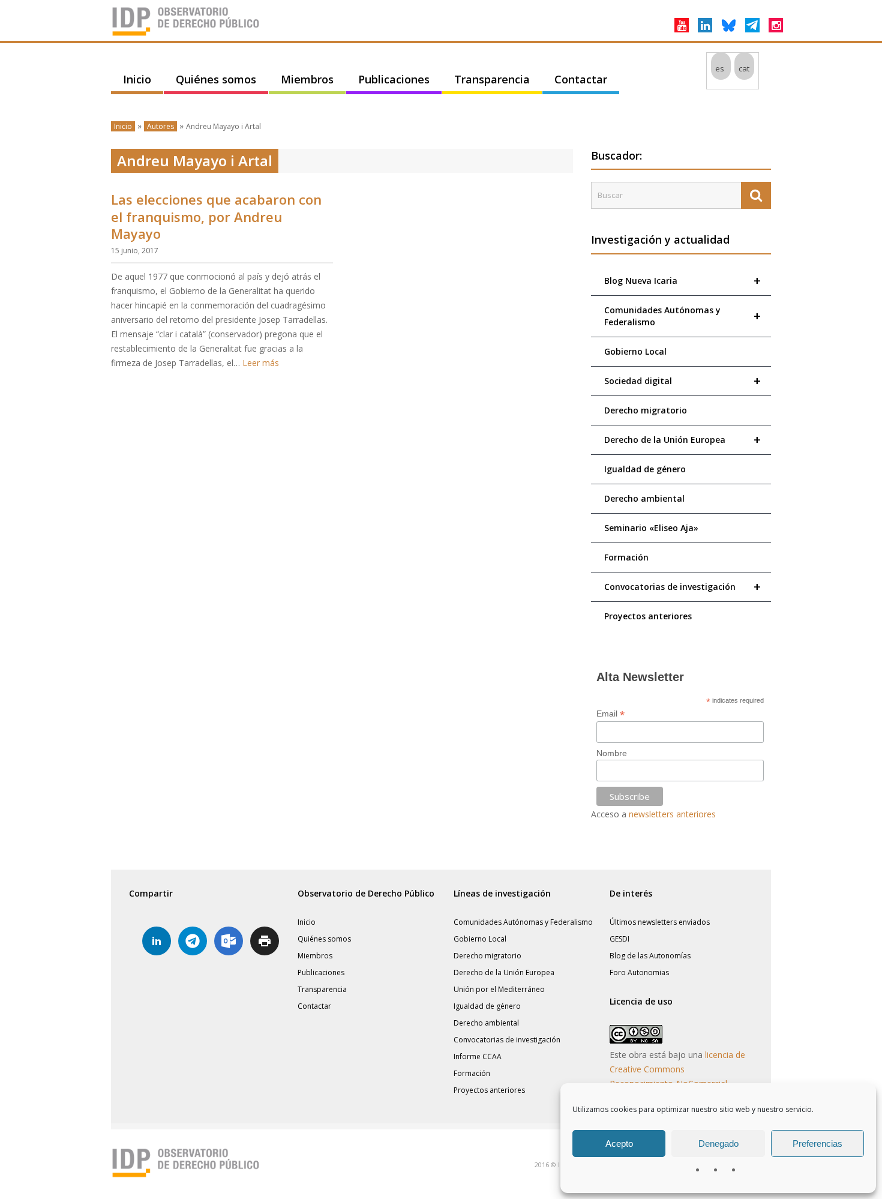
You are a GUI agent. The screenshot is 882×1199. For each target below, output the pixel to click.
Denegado (718, 1143)
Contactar (580, 79)
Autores (160, 126)
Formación (626, 557)
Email (610, 714)
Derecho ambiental (644, 498)
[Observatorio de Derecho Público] (186, 35)
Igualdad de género (645, 469)
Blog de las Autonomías (650, 956)
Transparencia (492, 79)
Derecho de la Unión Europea (682, 439)
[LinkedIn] (705, 25)
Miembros (307, 79)
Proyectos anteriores (648, 616)
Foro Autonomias (639, 972)
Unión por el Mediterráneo (499, 989)
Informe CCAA (478, 1056)
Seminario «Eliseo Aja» (651, 527)
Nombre (611, 753)
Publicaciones (394, 79)
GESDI (619, 939)
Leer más (260, 362)
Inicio (137, 79)
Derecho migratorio (645, 410)
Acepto (619, 1143)
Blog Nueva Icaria (682, 280)
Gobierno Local (635, 351)
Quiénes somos (216, 79)
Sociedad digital (682, 381)
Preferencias (817, 1143)
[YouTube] (681, 25)
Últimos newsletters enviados (660, 922)
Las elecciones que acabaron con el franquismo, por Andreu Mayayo (216, 216)
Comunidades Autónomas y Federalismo (682, 316)
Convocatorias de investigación (682, 586)
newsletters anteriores (672, 814)
